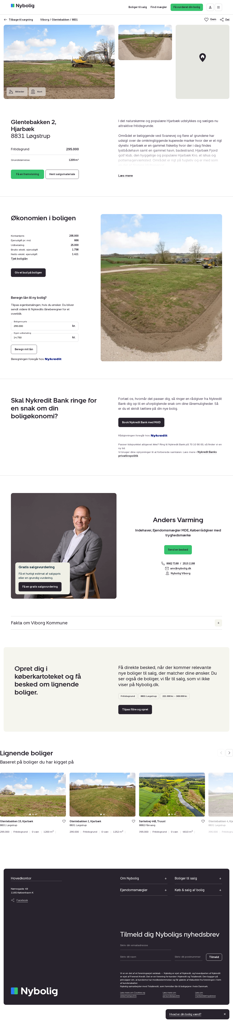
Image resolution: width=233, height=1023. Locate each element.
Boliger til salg (186, 878)
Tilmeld (214, 957)
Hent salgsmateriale (62, 174)
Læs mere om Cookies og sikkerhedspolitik (132, 994)
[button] (125, 175)
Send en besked (178, 549)
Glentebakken (60, 19)
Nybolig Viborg (180, 573)
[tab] (30, 814)
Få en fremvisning (27, 174)
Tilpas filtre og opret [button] (135, 709)
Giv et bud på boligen (28, 272)
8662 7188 (172, 563)
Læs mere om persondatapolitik (171, 994)
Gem (64, 821)
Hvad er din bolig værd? (185, 1014)
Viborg (44, 19)
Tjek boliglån (19, 258)
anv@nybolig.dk (180, 568)
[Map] (202, 62)
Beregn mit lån (24, 349)
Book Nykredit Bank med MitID (141, 422)
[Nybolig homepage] (34, 991)
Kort (39, 91)
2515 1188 (189, 563)
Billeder (19, 91)
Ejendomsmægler (133, 890)
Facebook (22, 900)
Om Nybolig (129, 878)
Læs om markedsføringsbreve (205, 994)
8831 (75, 19)
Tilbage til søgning (21, 19)
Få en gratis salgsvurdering (40, 586)
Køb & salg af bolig (189, 890)
